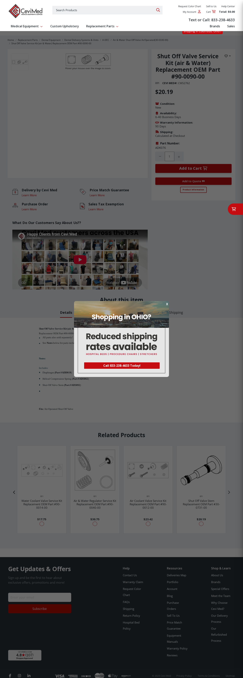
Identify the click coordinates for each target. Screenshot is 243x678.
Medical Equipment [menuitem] (25, 26)
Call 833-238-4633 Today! (121, 365)
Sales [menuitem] (231, 26)
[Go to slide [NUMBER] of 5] (14, 492)
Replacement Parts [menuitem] (100, 26)
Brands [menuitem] (215, 26)
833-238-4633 (223, 19)
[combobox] (107, 10)
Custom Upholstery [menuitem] (64, 26)
